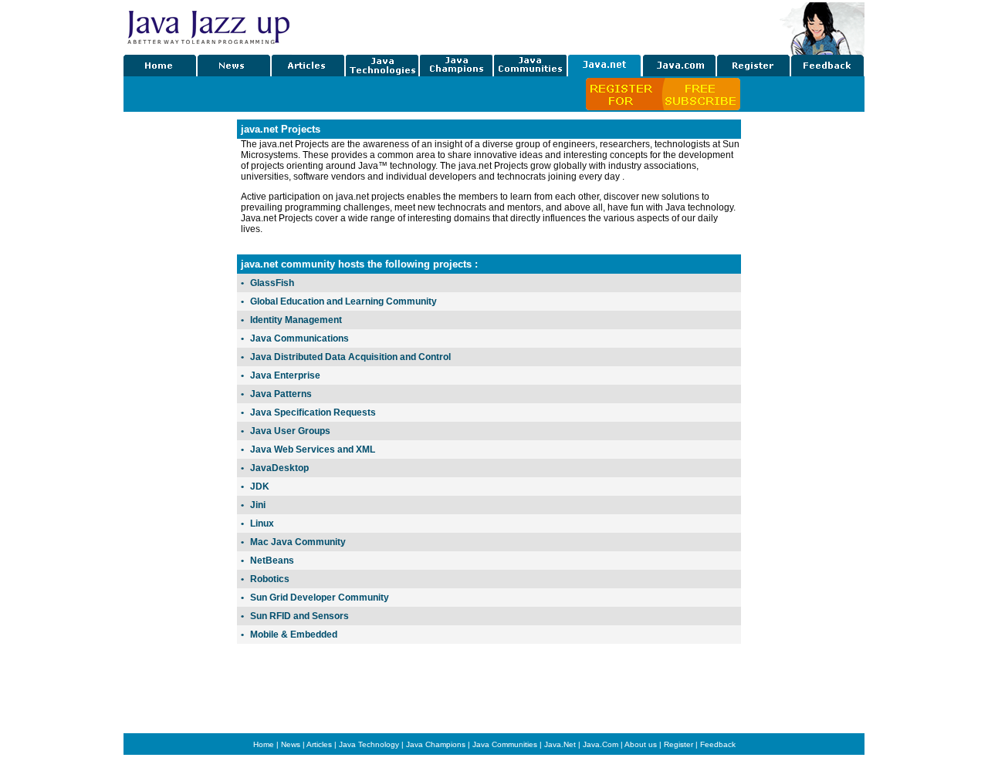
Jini (258, 505)
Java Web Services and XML (312, 449)
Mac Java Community (298, 542)
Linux (262, 523)
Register (678, 744)
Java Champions (435, 744)
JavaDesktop (279, 468)
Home (263, 744)
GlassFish (272, 283)
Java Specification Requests (313, 412)
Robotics (269, 579)
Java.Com (600, 744)
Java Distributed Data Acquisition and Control (350, 357)
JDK (259, 486)
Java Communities (504, 744)
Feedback (718, 744)
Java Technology (369, 744)
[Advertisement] (802, 351)
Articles (319, 744)
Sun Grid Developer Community (319, 597)
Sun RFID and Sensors (299, 616)
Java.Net (560, 744)
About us (640, 744)
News (290, 744)
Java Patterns (281, 394)
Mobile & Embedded (293, 634)
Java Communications (299, 338)
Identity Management (296, 320)
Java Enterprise (285, 375)
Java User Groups (290, 431)
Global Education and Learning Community (343, 301)
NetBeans (272, 560)
